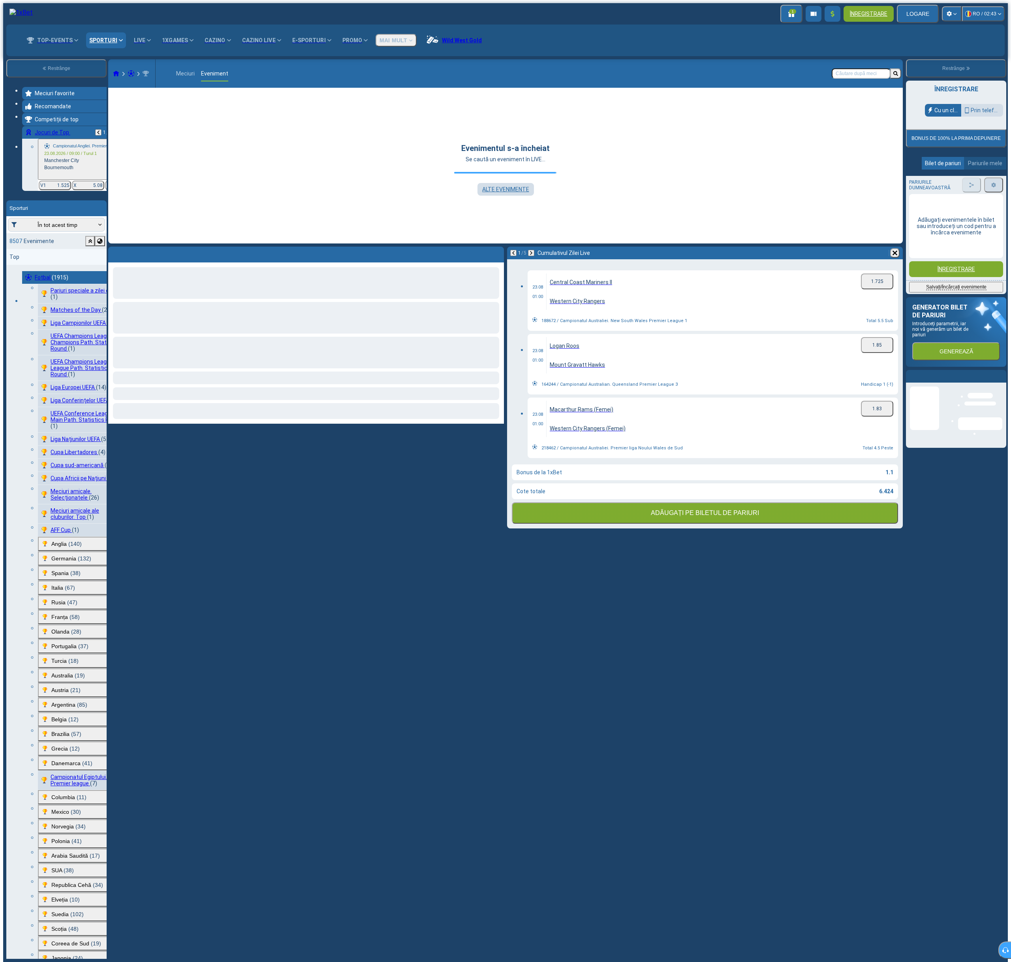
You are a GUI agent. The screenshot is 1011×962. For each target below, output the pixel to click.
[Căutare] (895, 73)
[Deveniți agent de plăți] (813, 14)
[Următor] (135, 253)
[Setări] (952, 13)
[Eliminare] (496, 253)
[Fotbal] (131, 73)
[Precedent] (98, 132)
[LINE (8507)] (116, 73)
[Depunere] (832, 14)
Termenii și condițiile (955, 202)
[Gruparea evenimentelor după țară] (100, 241)
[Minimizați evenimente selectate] (90, 241)
